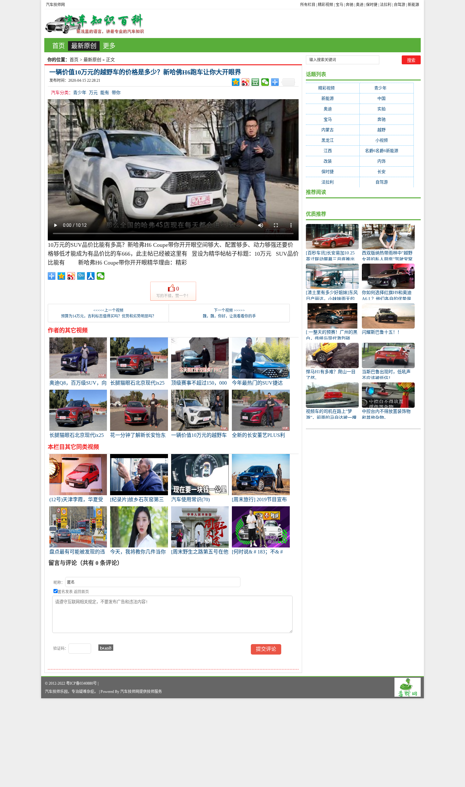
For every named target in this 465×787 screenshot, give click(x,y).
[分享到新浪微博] (246, 82)
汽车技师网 (55, 5)
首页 (58, 45)
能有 (104, 92)
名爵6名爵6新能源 (386, 150)
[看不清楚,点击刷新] (105, 647)
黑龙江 (332, 140)
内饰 (386, 161)
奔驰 (349, 5)
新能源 (413, 5)
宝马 (339, 5)
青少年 (79, 92)
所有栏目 (307, 5)
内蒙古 (332, 129)
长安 (386, 171)
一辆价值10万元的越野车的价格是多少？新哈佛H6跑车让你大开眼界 (145, 72)
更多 (109, 45)
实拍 (386, 108)
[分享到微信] (265, 82)
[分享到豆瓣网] (255, 82)
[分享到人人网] (91, 276)
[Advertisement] (190, 742)
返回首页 (81, 592)
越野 (386, 129)
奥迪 (359, 5)
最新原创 (83, 45)
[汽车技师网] (94, 23)
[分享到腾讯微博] (81, 276)
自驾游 (399, 5)
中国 (386, 98)
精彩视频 (325, 5)
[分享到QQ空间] (236, 82)
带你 (116, 92)
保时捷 (371, 5)
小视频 (386, 140)
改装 (333, 161)
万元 (93, 92)
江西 (333, 150)
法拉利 (385, 5)
